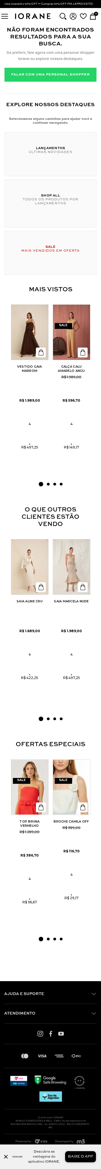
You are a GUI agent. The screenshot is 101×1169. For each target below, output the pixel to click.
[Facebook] (50, 1033)
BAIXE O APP (80, 1156)
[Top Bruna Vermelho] (29, 787)
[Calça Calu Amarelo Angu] (71, 332)
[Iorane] (32, 19)
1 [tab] (41, 484)
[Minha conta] (73, 16)
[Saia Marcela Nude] (71, 567)
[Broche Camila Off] (71, 787)
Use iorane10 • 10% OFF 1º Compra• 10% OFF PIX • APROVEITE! (48, 4)
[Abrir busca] (63, 16)
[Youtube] (61, 1033)
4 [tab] (61, 484)
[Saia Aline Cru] (29, 567)
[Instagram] (40, 1033)
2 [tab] (48, 484)
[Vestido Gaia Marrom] (29, 332)
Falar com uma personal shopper (50, 74)
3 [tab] (54, 484)
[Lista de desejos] (83, 16)
